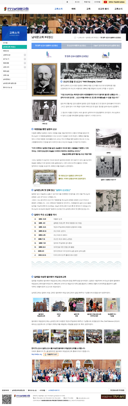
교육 (88, 9)
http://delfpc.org (37, 354)
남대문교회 (16, 10)
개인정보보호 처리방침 (117, 390)
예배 (74, 9)
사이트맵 (97, 2)
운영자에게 (5, 390)
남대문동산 (6, 79)
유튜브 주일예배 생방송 (116, 2)
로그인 (77, 2)
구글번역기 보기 (52, 354)
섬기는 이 (6, 59)
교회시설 (6, 75)
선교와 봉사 (103, 9)
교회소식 (118, 9)
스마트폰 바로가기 (54, 390)
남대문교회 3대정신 (9, 47)
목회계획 (6, 63)
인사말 (5, 43)
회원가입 (87, 2)
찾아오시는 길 (7, 87)
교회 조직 (6, 67)
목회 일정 (6, 71)
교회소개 (58, 9)
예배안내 (6, 51)
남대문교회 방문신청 (9, 83)
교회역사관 (6, 55)
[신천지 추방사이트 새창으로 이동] (113, 395)
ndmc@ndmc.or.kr (83, 398)
